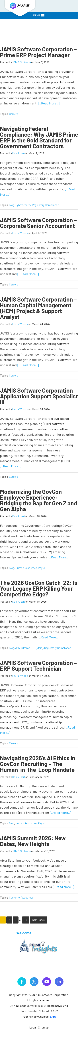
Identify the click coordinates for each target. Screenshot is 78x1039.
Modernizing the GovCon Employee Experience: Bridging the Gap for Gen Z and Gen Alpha (38, 500)
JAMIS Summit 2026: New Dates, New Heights (33, 840)
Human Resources (26, 568)
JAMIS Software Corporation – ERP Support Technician (38, 665)
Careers (13, 114)
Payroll (42, 568)
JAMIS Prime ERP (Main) (29, 648)
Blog (11, 205)
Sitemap (43, 1027)
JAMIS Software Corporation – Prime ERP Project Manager (38, 52)
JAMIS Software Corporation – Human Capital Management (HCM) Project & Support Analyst (38, 308)
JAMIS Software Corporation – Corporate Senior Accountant (38, 222)
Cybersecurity (23, 205)
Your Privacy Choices (35, 1016)
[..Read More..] (48, 103)
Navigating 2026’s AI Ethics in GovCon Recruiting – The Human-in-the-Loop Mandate (37, 763)
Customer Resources (21, 897)
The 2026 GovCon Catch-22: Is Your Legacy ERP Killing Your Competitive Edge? (38, 588)
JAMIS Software (20, 9)
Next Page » (38, 919)
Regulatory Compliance (45, 205)
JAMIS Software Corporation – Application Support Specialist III (39, 396)
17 (25, 919)
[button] (36, 15)
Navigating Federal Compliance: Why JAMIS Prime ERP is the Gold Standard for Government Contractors (39, 137)
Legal (32, 1027)
